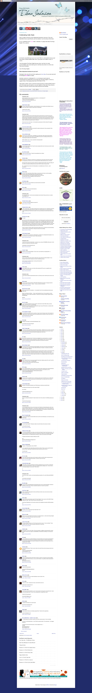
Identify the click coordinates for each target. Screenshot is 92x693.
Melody (23, 281)
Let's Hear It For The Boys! (65, 360)
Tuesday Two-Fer (64, 371)
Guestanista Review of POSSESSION (65, 365)
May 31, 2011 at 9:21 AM (26, 316)
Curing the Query (63, 238)
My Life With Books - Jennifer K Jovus (29, 617)
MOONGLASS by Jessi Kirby (66, 367)
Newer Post (22, 633)
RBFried (48, 684)
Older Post (53, 633)
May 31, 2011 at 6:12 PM (26, 511)
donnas (23, 601)
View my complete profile (63, 34)
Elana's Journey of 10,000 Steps (65, 268)
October (62, 345)
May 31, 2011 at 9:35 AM (26, 325)
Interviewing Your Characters (65, 243)
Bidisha (23, 171)
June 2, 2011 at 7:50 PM (26, 614)
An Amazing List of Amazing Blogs (66, 229)
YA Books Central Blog (65, 298)
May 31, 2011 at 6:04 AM (26, 148)
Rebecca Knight (25, 444)
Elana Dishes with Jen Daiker (65, 282)
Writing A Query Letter (64, 230)
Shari (23, 320)
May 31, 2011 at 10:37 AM (26, 380)
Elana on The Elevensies (64, 263)
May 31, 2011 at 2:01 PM (26, 393)
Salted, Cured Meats (64, 372)
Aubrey (23, 266)
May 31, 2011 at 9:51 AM (26, 355)
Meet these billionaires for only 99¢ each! (27, 642)
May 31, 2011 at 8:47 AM (26, 285)
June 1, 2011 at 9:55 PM (26, 606)
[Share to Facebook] (36, 89)
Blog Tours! (63, 389)
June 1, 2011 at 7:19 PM (26, 597)
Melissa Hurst (24, 575)
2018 (62, 330)
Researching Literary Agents (65, 244)
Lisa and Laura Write (64, 314)
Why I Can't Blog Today (65, 355)
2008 (62, 400)
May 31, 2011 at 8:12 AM (26, 246)
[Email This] (33, 89)
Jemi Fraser (24, 490)
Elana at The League (64, 264)
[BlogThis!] (34, 89)
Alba (23, 537)
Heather (23, 376)
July (62, 349)
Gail (23, 358)
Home (19, 23)
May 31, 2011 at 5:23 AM (26, 130)
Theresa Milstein (25, 134)
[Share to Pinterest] (38, 89)
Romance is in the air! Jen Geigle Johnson (27, 647)
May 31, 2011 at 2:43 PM (26, 411)
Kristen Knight (24, 508)
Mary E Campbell (25, 415)
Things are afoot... (22, 645)
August (62, 348)
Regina (23, 609)
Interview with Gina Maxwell (65, 288)
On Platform (63, 378)
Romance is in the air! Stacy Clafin (25, 652)
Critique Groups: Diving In (64, 257)
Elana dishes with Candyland (65, 283)
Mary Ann (24, 302)
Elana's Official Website (64, 262)
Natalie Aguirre (25, 104)
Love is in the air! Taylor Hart (24, 657)
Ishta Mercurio (24, 216)
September (63, 346)
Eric (23, 336)
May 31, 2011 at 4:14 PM (26, 427)
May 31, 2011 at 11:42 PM (26, 562)
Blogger (55, 684)
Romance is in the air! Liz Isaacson (26, 659)
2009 (62, 398)
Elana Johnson (63, 32)
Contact (35, 23)
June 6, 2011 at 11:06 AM (26, 629)
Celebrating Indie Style (65, 353)
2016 (62, 333)
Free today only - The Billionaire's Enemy (27, 640)
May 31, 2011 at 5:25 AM (26, 141)
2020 (62, 329)
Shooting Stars (63, 320)
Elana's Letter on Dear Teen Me (65, 270)
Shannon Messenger (64, 305)
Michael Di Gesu (25, 288)
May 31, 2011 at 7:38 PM (26, 518)
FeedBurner (68, 223)
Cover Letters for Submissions (65, 237)
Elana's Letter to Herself (64, 269)
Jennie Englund (25, 383)
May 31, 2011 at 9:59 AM (26, 363)
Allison (23, 497)
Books (30, 23)
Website (40, 23)
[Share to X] (35, 89)
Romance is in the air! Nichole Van (25, 650)
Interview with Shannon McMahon (66, 273)
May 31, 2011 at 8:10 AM (26, 237)
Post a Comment (24, 631)
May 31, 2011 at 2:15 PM (26, 402)
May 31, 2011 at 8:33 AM (26, 263)
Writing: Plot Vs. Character (64, 242)
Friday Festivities (64, 374)
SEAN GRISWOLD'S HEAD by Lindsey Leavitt (66, 358)
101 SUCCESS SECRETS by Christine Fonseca (66, 383)
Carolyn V (24, 250)
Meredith (23, 483)
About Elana (25, 23)
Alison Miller (24, 589)
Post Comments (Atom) (28, 635)
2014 (62, 336)
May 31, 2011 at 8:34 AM (26, 270)
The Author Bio (62, 233)
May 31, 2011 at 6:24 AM (26, 168)
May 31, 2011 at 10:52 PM (26, 543)
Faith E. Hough (24, 328)
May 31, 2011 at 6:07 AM (26, 154)
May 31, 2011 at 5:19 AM (26, 123)
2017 (62, 332)
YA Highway (63, 308)
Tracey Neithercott (25, 311)
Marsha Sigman (25, 345)
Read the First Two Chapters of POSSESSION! (66, 386)
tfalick (23, 556)
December (63, 342)
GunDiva (23, 529)
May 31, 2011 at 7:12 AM (26, 197)
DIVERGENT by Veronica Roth (66, 375)
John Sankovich (25, 233)
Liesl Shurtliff (24, 422)
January (62, 395)
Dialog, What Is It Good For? (65, 251)
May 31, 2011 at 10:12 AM (26, 373)
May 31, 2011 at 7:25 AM (26, 203)
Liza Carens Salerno (25, 126)
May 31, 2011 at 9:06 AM (26, 308)
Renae (23, 187)
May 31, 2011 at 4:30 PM (26, 452)
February (63, 393)
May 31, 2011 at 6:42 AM (26, 177)
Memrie (23, 565)
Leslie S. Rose (24, 521)
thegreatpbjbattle (25, 144)
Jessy (23, 581)
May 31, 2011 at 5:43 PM (26, 494)
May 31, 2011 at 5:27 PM (26, 479)
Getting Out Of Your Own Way (66, 381)
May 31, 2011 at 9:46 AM (26, 341)
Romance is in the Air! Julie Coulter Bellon (27, 662)
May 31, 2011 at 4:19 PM (26, 441)
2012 (62, 339)
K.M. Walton (24, 181)
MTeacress (24, 514)
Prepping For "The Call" (64, 239)
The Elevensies (63, 317)
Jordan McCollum (25, 463)
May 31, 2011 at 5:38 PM (26, 487)
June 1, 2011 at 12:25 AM (26, 571)
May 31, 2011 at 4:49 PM (26, 470)
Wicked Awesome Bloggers (66, 322)
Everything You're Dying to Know (66, 356)
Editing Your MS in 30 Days (65, 234)
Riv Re (23, 367)
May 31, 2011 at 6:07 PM (26, 504)
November (63, 343)
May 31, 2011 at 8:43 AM (26, 278)
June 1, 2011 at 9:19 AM (26, 586)
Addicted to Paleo (25, 430)
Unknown (24, 158)
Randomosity (63, 387)
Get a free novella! (47, 23)
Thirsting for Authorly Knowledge (65, 246)
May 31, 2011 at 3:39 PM (26, 419)
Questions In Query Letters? (65, 248)
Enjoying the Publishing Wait (65, 247)
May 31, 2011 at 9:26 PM (26, 525)
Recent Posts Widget (53, 665)
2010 (62, 397)
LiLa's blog (43, 74)
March (62, 392)
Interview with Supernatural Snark (66, 272)
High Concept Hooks (63, 252)
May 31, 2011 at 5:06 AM (26, 101)
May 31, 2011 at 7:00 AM (26, 190)
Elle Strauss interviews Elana (65, 287)
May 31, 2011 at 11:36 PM (26, 552)
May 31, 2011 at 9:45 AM (26, 333)
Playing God (63, 363)
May (62, 352)
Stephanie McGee (25, 207)
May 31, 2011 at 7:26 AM (26, 213)
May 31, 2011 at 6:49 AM (26, 184)
